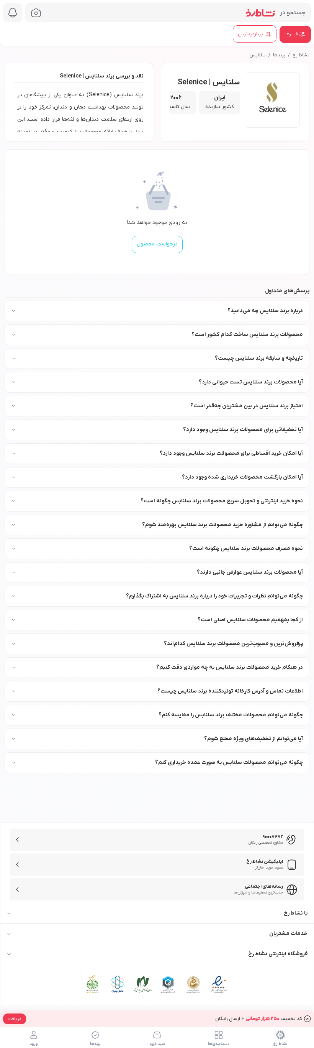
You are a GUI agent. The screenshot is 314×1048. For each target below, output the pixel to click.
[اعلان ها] (12, 12)
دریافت (14, 1019)
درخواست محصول (157, 244)
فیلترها (291, 34)
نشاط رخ (301, 55)
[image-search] (36, 12)
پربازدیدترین (250, 34)
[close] (307, 1019)
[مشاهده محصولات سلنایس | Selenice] (272, 100)
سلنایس (257, 55)
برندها (279, 55)
